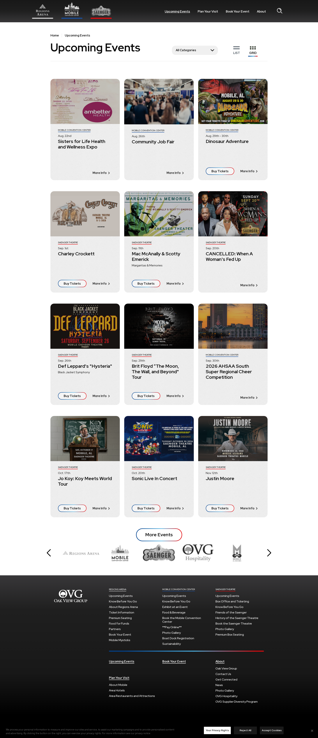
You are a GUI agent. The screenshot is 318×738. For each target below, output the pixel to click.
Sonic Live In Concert (154, 478)
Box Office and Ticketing (232, 601)
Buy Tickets (220, 171)
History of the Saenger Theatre (236, 618)
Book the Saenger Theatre (233, 623)
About (261, 11)
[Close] (312, 731)
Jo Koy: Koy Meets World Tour (85, 481)
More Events (159, 535)
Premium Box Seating (229, 634)
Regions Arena (70, 596)
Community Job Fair (153, 142)
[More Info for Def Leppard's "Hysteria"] (85, 326)
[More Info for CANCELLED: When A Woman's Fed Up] (233, 213)
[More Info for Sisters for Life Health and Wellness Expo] (85, 101)
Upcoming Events (177, 11)
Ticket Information (121, 612)
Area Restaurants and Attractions (132, 696)
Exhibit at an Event (175, 607)
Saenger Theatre (225, 589)
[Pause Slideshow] (254, 546)
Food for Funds (119, 623)
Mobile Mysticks (119, 640)
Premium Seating (120, 618)
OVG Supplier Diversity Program (236, 702)
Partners (115, 629)
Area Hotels (117, 690)
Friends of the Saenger (231, 612)
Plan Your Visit (208, 11)
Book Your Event (237, 11)
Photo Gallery (171, 633)
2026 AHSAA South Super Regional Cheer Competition (229, 371)
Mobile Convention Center (178, 589)
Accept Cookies (272, 730)
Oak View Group (226, 668)
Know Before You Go (123, 601)
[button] (49, 553)
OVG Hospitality (226, 696)
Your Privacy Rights (217, 730)
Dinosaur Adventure (227, 141)
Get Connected (226, 679)
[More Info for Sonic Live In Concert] (159, 438)
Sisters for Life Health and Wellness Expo (81, 144)
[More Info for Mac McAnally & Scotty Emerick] (159, 213)
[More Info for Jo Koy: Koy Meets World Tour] (85, 438)
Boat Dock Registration (178, 638)
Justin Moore (220, 478)
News (219, 685)
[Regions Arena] (42, 11)
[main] (159, 283)
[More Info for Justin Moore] (233, 438)
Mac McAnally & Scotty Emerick (156, 256)
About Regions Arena (123, 607)
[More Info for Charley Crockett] (85, 213)
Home (54, 35)
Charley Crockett (76, 254)
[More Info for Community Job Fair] (159, 101)
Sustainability (171, 644)
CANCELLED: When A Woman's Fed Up (229, 256)
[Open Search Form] (279, 11)
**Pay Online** (172, 627)
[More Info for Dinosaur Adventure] (233, 101)
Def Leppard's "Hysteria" (85, 366)
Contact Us (223, 674)
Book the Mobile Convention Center (181, 620)
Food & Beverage (174, 612)
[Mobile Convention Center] (71, 10)
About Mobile (118, 685)
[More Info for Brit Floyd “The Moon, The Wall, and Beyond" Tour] (159, 326)
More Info (100, 173)
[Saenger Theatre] (101, 12)
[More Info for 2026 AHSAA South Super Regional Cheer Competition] (233, 326)
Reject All (245, 730)
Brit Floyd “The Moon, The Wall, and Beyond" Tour (155, 371)
